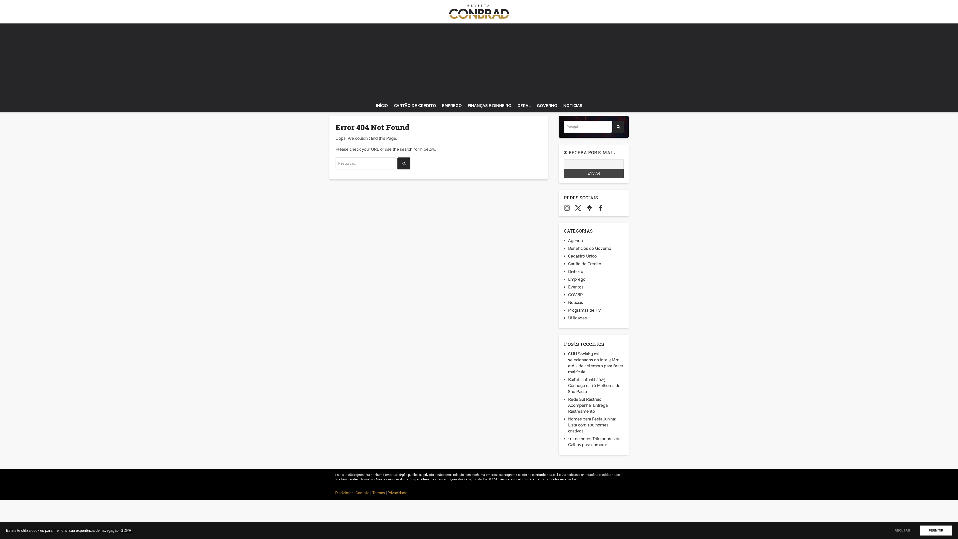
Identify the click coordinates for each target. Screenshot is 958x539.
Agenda (575, 240)
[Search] (403, 163)
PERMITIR (936, 530)
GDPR (125, 531)
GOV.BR (575, 294)
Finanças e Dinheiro (489, 105)
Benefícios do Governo (589, 248)
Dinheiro (575, 271)
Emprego (452, 105)
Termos (378, 493)
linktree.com (589, 208)
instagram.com (567, 208)
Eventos (576, 287)
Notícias (572, 105)
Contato (362, 493)
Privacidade (397, 493)
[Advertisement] (479, 61)
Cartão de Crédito (415, 105)
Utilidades (577, 318)
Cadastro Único (582, 256)
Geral (524, 105)
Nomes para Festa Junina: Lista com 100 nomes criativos (592, 425)
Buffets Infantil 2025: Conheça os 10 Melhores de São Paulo (594, 385)
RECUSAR (902, 530)
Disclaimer (344, 493)
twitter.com (578, 208)
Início (382, 105)
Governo (547, 105)
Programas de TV (584, 310)
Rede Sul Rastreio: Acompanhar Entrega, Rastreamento (588, 405)
